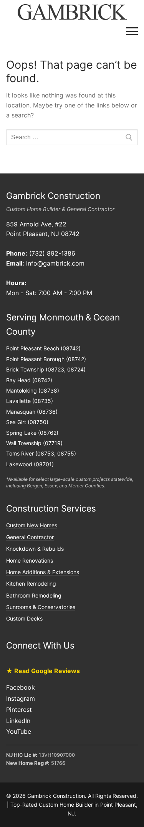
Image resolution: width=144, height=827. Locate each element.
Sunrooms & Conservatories (40, 607)
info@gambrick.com (55, 263)
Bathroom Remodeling (33, 595)
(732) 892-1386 (52, 253)
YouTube (18, 731)
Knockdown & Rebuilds (35, 548)
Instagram (20, 698)
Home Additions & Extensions (42, 572)
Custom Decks (24, 618)
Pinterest (19, 709)
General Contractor (30, 537)
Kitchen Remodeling (31, 583)
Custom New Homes (31, 525)
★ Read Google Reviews (43, 671)
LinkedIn (18, 721)
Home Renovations (29, 560)
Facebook (20, 687)
